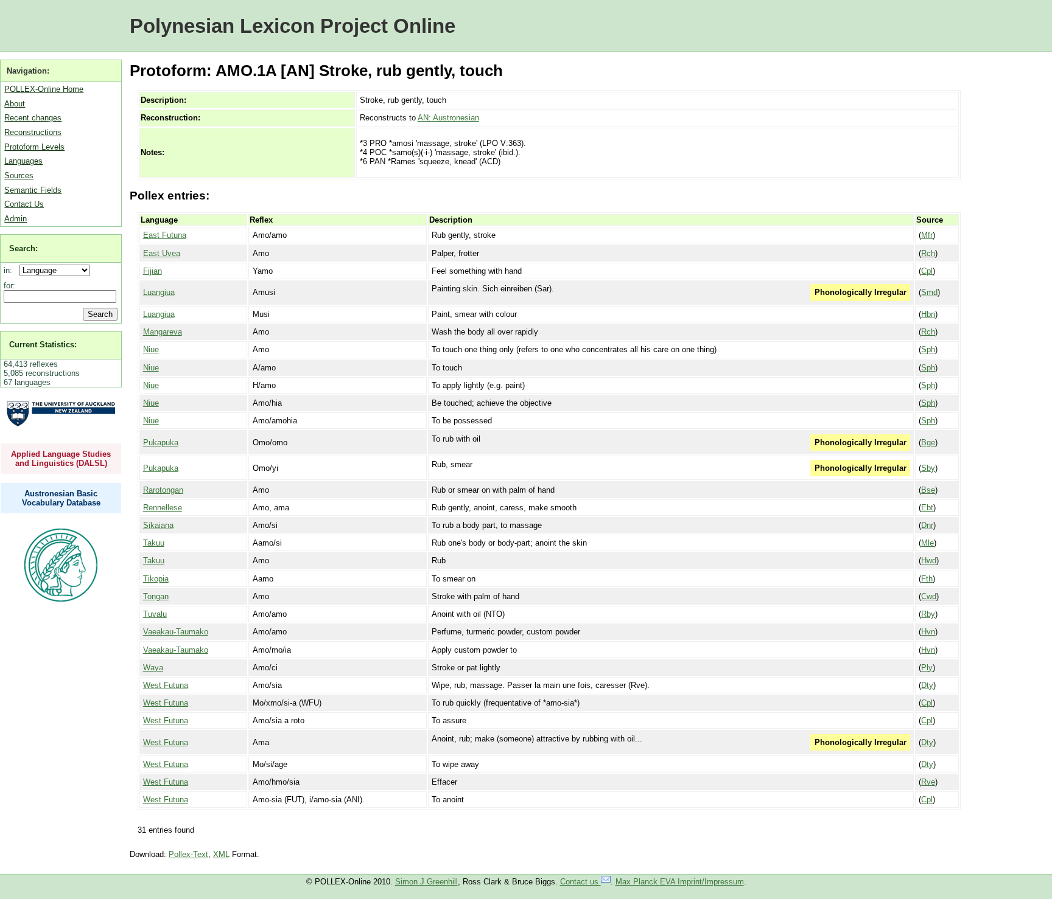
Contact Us (24, 204)
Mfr (927, 235)
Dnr (927, 525)
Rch (928, 253)
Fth (927, 578)
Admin (15, 218)
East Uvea (161, 253)
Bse (928, 490)
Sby (928, 468)
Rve (928, 781)
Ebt (927, 507)
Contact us (580, 881)
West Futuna (165, 685)
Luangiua (159, 292)
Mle (927, 542)
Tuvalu (155, 614)
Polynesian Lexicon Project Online (292, 26)
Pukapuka (160, 442)
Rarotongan (163, 490)
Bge (928, 442)
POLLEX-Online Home (43, 89)
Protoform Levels (34, 146)
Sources (18, 175)
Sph (928, 349)
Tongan (156, 596)
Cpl (927, 271)
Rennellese (162, 507)
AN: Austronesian (448, 117)
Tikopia (156, 578)
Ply (927, 667)
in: (10, 270)
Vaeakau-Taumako (175, 631)
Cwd (928, 596)
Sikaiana (158, 525)
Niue (151, 349)
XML (221, 854)
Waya (153, 667)
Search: (23, 248)
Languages (23, 160)
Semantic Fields (32, 190)
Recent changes (32, 117)
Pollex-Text (188, 854)
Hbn (928, 314)
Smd (929, 292)
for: (9, 285)
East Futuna (164, 235)
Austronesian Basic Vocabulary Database (61, 498)
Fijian (152, 271)
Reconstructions (32, 132)
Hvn (928, 631)
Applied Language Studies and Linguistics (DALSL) (61, 459)
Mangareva (162, 331)
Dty (927, 685)
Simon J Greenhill (426, 881)
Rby (928, 614)
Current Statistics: (43, 344)
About (14, 103)
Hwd (928, 560)
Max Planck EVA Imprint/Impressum (679, 881)
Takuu (153, 542)
